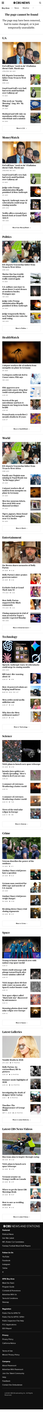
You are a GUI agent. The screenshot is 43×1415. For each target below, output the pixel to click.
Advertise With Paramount (12, 1369)
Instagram (6, 1264)
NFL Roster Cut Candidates (13, 1242)
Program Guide (8, 1287)
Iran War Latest (8, 1238)
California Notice (9, 1343)
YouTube (5, 1257)
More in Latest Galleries (21, 1120)
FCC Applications (9, 1325)
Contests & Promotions (11, 1291)
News (16, 8)
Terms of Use (7, 1351)
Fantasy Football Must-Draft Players (16, 1246)
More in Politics (21, 328)
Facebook (6, 1260)
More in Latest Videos (20, 1217)
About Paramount (9, 1365)
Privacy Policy (7, 1339)
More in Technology (21, 727)
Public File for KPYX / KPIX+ (13, 1317)
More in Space (21, 1023)
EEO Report (7, 1328)
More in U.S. (21, 128)
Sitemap (5, 1302)
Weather (26, 8)
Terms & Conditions (10, 1298)
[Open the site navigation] (7, 3)
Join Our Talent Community (13, 1373)
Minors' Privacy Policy (10, 1355)
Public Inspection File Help (13, 1321)
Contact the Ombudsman (12, 1385)
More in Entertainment (21, 628)
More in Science (20, 824)
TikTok (4, 1268)
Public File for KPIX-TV (11, 1313)
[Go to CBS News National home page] (21, 3)
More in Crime (21, 923)
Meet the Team (8, 1283)
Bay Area (6, 8)
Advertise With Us (9, 1294)
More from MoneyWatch (20, 228)
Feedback (6, 1381)
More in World (21, 528)
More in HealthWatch (21, 429)
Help (4, 1377)
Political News (8, 1234)
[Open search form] (40, 3)
